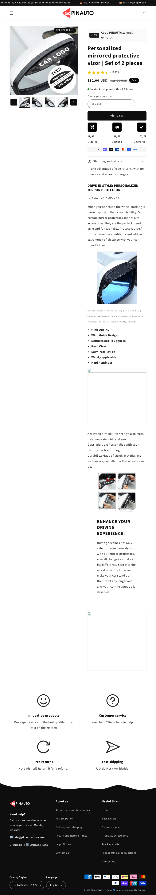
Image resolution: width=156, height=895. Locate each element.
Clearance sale (111, 827)
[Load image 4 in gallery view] (62, 102)
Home (105, 810)
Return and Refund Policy (71, 836)
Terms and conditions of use (73, 810)
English (54, 885)
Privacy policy (64, 819)
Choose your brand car (100, 96)
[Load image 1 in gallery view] (24, 102)
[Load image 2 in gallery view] (37, 102)
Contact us (62, 853)
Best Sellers (109, 819)
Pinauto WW (96, 890)
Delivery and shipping (69, 827)
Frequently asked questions (119, 853)
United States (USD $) (25, 885)
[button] (11, 13)
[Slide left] (13, 102)
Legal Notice (63, 844)
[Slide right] (73, 102)
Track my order (111, 844)
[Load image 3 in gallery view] (50, 102)
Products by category (115, 836)
